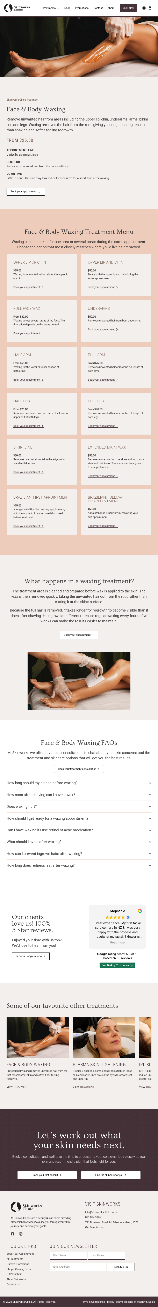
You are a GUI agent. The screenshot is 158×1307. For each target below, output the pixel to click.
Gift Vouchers (14, 1274)
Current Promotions (18, 1264)
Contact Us (13, 1284)
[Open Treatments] (58, 8)
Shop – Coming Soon (19, 1269)
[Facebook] (12, 1234)
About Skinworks (16, 1279)
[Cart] (150, 8)
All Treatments (15, 1259)
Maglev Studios (146, 1301)
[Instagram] (21, 1234)
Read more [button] (117, 942)
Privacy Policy (114, 1301)
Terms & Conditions (92, 1301)
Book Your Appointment (20, 1254)
